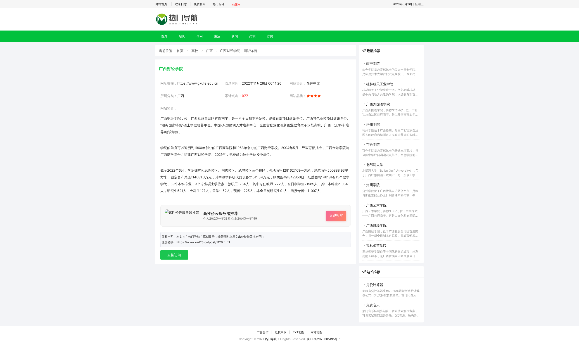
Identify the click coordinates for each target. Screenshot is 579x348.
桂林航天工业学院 (379, 84)
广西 (209, 51)
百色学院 (373, 144)
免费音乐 (200, 4)
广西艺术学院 (376, 205)
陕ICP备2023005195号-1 (323, 339)
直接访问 (174, 255)
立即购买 (336, 215)
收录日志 (181, 4)
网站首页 (161, 4)
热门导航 (271, 339)
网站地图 (316, 332)
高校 (252, 36)
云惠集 (235, 4)
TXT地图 (298, 332)
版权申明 (281, 332)
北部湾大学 (374, 165)
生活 (217, 36)
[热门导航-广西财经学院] (177, 25)
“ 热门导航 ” (194, 236)
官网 (270, 36)
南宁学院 (373, 64)
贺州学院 (373, 185)
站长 (182, 36)
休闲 (199, 36)
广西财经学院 (376, 225)
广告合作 (262, 332)
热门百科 (218, 4)
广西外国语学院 (378, 104)
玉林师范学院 (376, 246)
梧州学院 (373, 124)
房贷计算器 (374, 285)
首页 (164, 36)
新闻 (235, 36)
